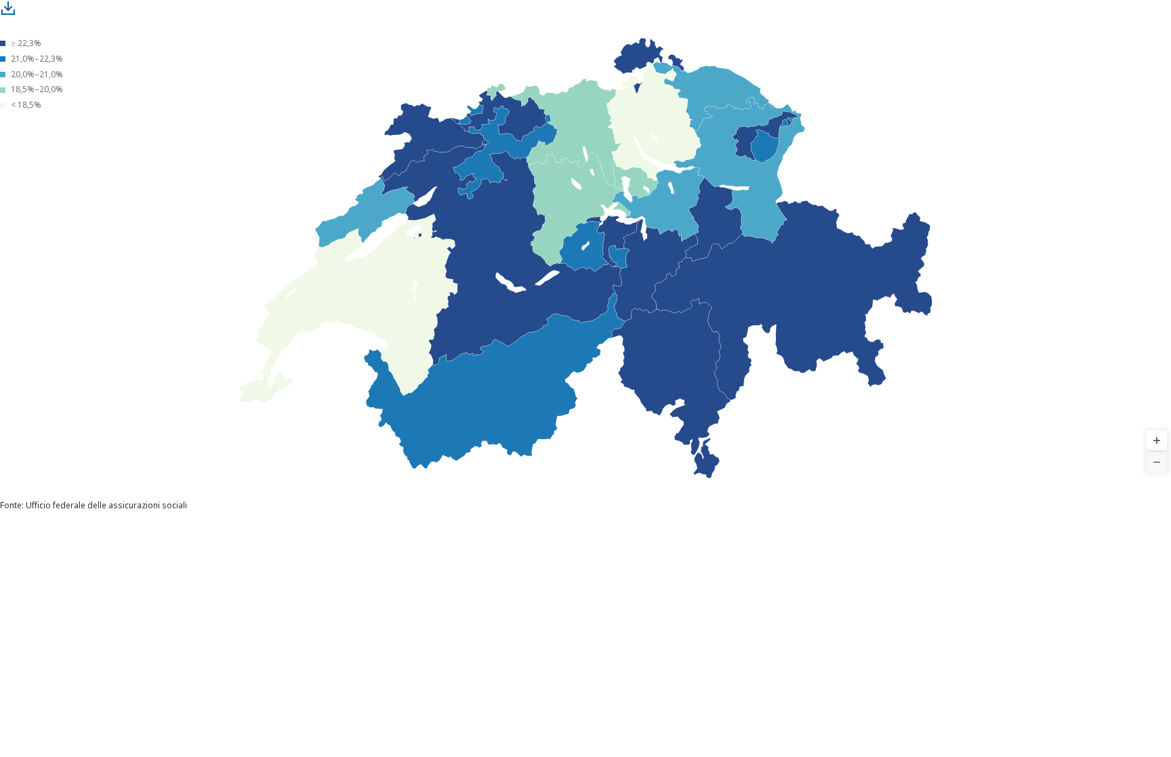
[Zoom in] (1157, 440)
